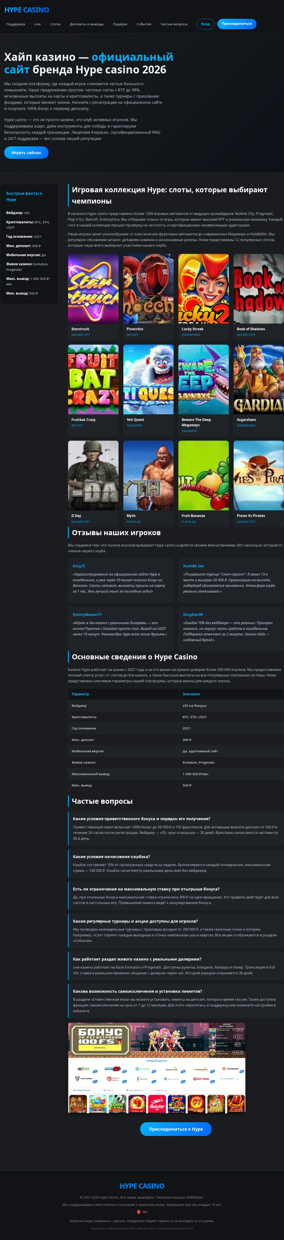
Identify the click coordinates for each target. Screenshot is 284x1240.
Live (37, 24)
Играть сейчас (26, 152)
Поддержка (15, 24)
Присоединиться (237, 23)
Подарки (120, 24)
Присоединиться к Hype (176, 1129)
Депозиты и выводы (87, 24)
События (144, 24)
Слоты (55, 24)
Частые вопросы (174, 24)
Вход (205, 24)
